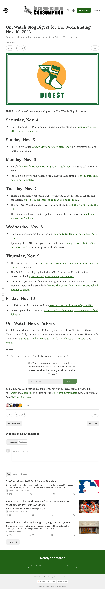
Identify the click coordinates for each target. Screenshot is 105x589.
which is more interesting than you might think (51, 200)
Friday (9, 343)
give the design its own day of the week (51, 276)
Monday (44, 339)
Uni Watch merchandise (64, 393)
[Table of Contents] (3, 294)
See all (11, 542)
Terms (56, 577)
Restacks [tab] (23, 442)
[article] (52, 488)
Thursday (80, 339)
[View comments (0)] (17, 48)
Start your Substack (47, 581)
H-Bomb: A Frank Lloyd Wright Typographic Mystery (38, 522)
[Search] (67, 10)
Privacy (50, 577)
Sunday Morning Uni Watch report (51, 147)
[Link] (2, 120)
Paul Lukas (25, 491)
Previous (16, 423)
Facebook (27, 393)
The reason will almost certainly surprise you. (26, 508)
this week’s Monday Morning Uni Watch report (45, 167)
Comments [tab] (12, 442)
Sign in (97, 10)
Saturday (24, 339)
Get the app (62, 581)
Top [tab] (8, 474)
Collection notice (66, 577)
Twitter (13, 393)
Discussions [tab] (25, 474)
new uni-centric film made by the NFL (71, 305)
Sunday (34, 339)
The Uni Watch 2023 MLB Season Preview (31, 481)
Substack (42, 586)
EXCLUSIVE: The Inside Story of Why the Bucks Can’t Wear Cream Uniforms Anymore (38, 503)
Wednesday (67, 339)
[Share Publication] (73, 10)
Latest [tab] (15, 474)
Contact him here (21, 397)
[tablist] (17, 442)
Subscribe (84, 10)
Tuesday (55, 339)
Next (91, 423)
